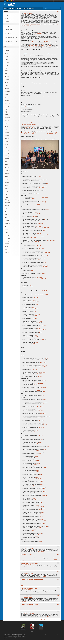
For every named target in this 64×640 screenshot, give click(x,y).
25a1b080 (34, 440)
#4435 (39, 418)
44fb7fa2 (32, 473)
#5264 (42, 217)
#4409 (39, 223)
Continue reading (41, 551)
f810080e (32, 286)
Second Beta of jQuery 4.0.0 (26, 554)
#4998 (42, 258)
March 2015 (6, 99)
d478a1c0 (34, 485)
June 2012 (6, 144)
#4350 (38, 376)
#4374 (40, 348)
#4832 (39, 435)
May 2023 (6, 58)
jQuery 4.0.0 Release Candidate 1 (27, 547)
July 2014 (6, 109)
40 (41, 619)
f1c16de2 (39, 340)
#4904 (38, 385)
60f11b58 (48, 210)
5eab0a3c (40, 442)
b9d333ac (37, 470)
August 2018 (7, 74)
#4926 (43, 260)
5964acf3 (36, 443)
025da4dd (43, 181)
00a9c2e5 (46, 266)
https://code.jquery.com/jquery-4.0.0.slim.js (27, 122)
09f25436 (41, 435)
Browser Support (25, 8)
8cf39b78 (33, 494)
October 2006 (7, 240)
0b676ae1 (31, 285)
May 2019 (6, 71)
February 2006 (7, 252)
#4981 (37, 322)
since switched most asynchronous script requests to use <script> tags (40, 45)
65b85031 (48, 252)
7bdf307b (33, 531)
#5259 (43, 404)
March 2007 (6, 232)
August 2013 (7, 123)
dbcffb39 (45, 366)
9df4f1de (39, 233)
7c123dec (37, 356)
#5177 (37, 409)
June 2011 (6, 159)
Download (6, 8)
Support (52, 0)
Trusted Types (32, 41)
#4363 (31, 237)
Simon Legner (26, 133)
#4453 (40, 427)
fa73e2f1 (35, 464)
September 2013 (7, 121)
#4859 (40, 363)
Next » (44, 619)
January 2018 (7, 76)
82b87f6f (35, 515)
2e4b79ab (36, 537)
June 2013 (6, 126)
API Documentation (12, 8)
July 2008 (6, 209)
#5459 (43, 358)
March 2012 (6, 149)
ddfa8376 (40, 376)
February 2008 (7, 215)
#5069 (43, 495)
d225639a (37, 505)
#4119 (43, 188)
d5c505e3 (43, 372)
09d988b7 (39, 409)
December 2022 (7, 61)
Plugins (41, 0)
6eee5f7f (42, 421)
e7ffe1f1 (41, 492)
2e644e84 (44, 407)
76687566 (47, 447)
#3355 (42, 273)
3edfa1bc (44, 338)
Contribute (45, 0)
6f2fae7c (36, 536)
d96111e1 (41, 516)
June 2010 (6, 177)
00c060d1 (36, 499)
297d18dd (44, 262)
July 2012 (6, 143)
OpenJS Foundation (56, 0)
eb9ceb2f (36, 319)
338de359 (46, 404)
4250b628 (38, 199)
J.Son (50, 132)
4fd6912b (41, 502)
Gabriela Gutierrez (46, 132)
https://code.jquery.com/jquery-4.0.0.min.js (27, 107)
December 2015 (7, 91)
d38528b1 (42, 510)
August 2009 (7, 190)
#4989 (40, 180)
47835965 (36, 430)
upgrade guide (27, 24)
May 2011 (6, 161)
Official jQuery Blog (9, 4)
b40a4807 (33, 198)
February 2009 (7, 199)
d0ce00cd (36, 231)
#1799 (37, 187)
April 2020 (6, 70)
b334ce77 (40, 533)
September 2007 (7, 223)
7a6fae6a (44, 329)
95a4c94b (41, 481)
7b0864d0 (44, 522)
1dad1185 (43, 339)
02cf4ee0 (46, 294)
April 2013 (6, 129)
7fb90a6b (46, 188)
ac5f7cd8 (32, 530)
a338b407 (45, 258)
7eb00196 (46, 255)
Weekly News (7, 21)
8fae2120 (44, 273)
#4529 (42, 290)
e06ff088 (46, 402)
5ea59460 (34, 237)
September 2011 (7, 156)
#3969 (42, 186)
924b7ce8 (40, 317)
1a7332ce (27, 333)
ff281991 (44, 202)
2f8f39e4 (40, 385)
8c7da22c (41, 414)
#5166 (39, 410)
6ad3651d (44, 362)
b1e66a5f (44, 249)
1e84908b (40, 474)
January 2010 (7, 184)
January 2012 (7, 150)
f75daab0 (36, 216)
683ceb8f (35, 318)
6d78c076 (39, 454)
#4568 (45, 227)
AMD (48, 50)
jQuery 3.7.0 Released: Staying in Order (29, 588)
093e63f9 (37, 297)
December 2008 (7, 202)
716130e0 (43, 491)
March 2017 (6, 77)
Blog (17, 8)
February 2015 (7, 100)
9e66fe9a (38, 204)
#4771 (36, 184)
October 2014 (7, 105)
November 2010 (7, 170)
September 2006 (7, 241)
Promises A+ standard (40, 97)
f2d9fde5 (38, 463)
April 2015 (6, 97)
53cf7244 (44, 251)
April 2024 (6, 53)
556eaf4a (42, 395)
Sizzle (11, 1)
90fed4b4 (38, 390)
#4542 (42, 387)
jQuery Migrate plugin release (35, 24)
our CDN (33, 26)
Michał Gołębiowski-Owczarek (38, 132)
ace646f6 (37, 304)
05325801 (47, 446)
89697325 (38, 224)
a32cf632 (33, 280)
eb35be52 (35, 524)
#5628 (37, 245)
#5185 (42, 407)
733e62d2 (37, 450)
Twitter (55, 634)
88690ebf (34, 381)
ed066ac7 (40, 321)
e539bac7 (45, 365)
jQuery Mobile (9, 1)
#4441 (40, 420)
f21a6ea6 (42, 445)
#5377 (38, 383)
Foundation (6, 15)
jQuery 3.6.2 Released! (25, 612)
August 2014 (7, 108)
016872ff (39, 314)
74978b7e (43, 180)
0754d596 (39, 478)
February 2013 (7, 132)
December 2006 (7, 237)
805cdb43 (32, 270)
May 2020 (6, 68)
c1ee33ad (41, 417)
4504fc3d (43, 391)
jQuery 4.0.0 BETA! (25, 572)
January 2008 (7, 217)
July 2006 (6, 244)
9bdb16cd (44, 325)
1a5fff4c (36, 369)
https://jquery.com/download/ (29, 127)
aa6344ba (46, 424)
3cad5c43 (44, 380)
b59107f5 (46, 234)
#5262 (33, 216)
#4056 (35, 241)
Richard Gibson (30, 132)
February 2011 (7, 165)
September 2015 (7, 94)
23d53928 (44, 190)
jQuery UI (7, 1)
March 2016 (6, 86)
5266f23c (41, 410)
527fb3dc (46, 358)
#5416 (46, 210)
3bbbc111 (45, 290)
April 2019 (6, 73)
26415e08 (46, 265)
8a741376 (40, 373)
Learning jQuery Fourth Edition (23, 630)
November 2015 (7, 92)
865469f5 (34, 263)
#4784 (35, 224)
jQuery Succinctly (41, 630)
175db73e (38, 328)
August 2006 (7, 243)
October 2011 (7, 155)
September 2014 (7, 106)
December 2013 (7, 117)
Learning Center (45, 634)
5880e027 (36, 466)
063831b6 (46, 197)
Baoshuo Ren (54, 133)
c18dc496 (39, 513)
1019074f (42, 503)
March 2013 (6, 130)
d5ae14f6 (39, 457)
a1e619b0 (39, 184)
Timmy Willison (31, 13)
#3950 (48, 240)
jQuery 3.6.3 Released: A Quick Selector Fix (29, 604)
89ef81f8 (44, 488)
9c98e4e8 (38, 388)
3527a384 (48, 238)
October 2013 (7, 120)
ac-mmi (57, 131)
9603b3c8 (33, 498)
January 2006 (7, 253)
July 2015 (6, 96)
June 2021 (6, 65)
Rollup (49, 53)
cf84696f (53, 240)
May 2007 (6, 229)
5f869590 (35, 212)
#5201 (38, 277)
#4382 (43, 366)
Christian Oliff (35, 133)
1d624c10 (34, 529)
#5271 (41, 487)
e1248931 (41, 326)
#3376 (40, 187)
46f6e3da (36, 215)
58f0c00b (37, 241)
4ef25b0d (34, 300)
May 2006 (6, 247)
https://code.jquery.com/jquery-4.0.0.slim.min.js (28, 124)
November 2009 (7, 187)
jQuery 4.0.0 (23, 12)
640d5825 (35, 246)
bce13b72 (46, 253)
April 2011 (6, 162)
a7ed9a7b (37, 177)
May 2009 (6, 194)
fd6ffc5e (40, 283)
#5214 (42, 380)
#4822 (40, 181)
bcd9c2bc (36, 311)
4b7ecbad (36, 456)
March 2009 (6, 197)
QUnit (13, 1)
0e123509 (46, 209)
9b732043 (45, 520)
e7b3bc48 (42, 187)
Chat (50, 634)
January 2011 (7, 167)
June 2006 (6, 246)
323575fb (40, 527)
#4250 (42, 191)
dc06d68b (41, 519)
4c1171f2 (34, 411)
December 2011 (7, 152)
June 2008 (6, 211)
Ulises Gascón (25, 132)
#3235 (34, 369)
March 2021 (6, 67)
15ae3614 (44, 387)
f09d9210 (34, 343)
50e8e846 (40, 509)
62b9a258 (43, 487)
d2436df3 (37, 220)
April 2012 (6, 147)
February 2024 (7, 55)
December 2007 (7, 218)
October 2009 (7, 188)
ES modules (52, 50)
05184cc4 (41, 418)
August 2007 (7, 224)
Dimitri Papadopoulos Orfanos (42, 133)
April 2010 (6, 179)
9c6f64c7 (37, 222)
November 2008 (7, 203)
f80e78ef (37, 471)
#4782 (37, 226)
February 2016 (7, 88)
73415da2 (36, 336)
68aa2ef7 (41, 406)
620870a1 (33, 307)
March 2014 (6, 114)
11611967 (42, 331)
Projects (6, 19)
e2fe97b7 (43, 208)
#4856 (38, 363)
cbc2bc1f (37, 301)
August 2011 (7, 158)
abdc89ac (37, 193)
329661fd (45, 400)
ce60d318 (45, 363)
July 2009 (6, 191)
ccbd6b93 (40, 541)
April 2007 (6, 231)
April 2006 (6, 249)
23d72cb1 (41, 439)
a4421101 (44, 201)
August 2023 (7, 56)
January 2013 (7, 133)
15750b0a (42, 420)
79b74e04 (33, 431)
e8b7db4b (43, 403)
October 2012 (7, 138)
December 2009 (7, 185)
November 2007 (7, 220)
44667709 (41, 452)
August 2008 (7, 208)
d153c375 (48, 416)
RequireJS (25, 53)
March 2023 (6, 59)
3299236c (43, 413)
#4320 (37, 233)
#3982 (43, 253)
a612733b (46, 526)
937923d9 (41, 383)
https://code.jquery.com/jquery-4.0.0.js (27, 106)
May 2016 (6, 83)
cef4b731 (38, 428)
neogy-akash (31, 133)
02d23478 (41, 480)
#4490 (44, 265)
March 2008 (6, 214)
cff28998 (38, 489)
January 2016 (7, 89)
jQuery (5, 1)
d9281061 (38, 298)
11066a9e (41, 517)
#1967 (34, 193)
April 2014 (6, 112)
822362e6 (36, 477)
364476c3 (43, 523)
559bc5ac (40, 453)
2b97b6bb (34, 482)
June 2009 (6, 193)
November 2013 (7, 118)
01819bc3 (36, 315)
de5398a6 (41, 223)
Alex (22, 132)
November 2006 (7, 238)
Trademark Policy (24, 635)
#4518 (43, 229)
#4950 (43, 363)
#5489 (39, 248)
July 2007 (6, 226)
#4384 (38, 542)
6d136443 (46, 179)
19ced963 (39, 501)
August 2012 (7, 141)
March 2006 (6, 250)
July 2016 (6, 80)
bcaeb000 (44, 359)
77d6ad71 (38, 305)
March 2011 (6, 164)
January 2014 (7, 115)
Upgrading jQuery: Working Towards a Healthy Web (31, 563)
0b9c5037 (44, 278)
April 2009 (6, 196)
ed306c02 (43, 256)
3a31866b (44, 449)
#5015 (41, 362)
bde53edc (38, 534)
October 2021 (7, 64)
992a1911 (34, 174)
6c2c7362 (33, 352)
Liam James (53, 132)
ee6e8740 (35, 384)
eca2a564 (39, 245)
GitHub (59, 634)
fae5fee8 (45, 495)
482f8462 (42, 506)
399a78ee (44, 467)
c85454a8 (37, 460)
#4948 (35, 199)
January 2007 (7, 235)
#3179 (42, 278)
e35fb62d (47, 227)
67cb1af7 (36, 308)
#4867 (43, 365)
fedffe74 (42, 475)
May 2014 (6, 111)
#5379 (44, 402)
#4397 (41, 372)
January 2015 (7, 102)
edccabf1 (39, 312)
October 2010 (7, 171)
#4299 (51, 240)
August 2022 (7, 62)
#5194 (38, 406)
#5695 (35, 297)
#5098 (46, 416)
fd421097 (40, 226)
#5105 (40, 256)
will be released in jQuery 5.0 (39, 33)
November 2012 (7, 136)
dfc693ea (41, 484)
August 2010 (7, 174)
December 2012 (7, 135)
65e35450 (43, 399)
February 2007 (7, 234)
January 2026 (7, 48)
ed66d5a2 (42, 423)
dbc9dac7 (35, 459)
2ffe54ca (40, 332)
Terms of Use (23, 637)
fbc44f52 (43, 230)
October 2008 (7, 205)
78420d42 (42, 236)
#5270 (46, 252)
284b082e (40, 468)
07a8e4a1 (45, 186)
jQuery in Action (32, 631)
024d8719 (45, 219)
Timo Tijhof (26, 134)
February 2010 (7, 182)
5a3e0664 (36, 342)
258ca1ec (40, 277)
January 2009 (7, 200)
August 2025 (7, 50)
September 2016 (7, 79)
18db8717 (33, 370)
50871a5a (44, 191)
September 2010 (7, 173)
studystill (22, 134)
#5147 (41, 413)
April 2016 (6, 85)
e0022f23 (39, 345)
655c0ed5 (38, 259)
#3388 (42, 201)
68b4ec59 (47, 183)
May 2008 (6, 212)
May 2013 (6, 127)
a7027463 (43, 508)
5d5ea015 (43, 324)
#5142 (44, 179)
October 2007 (7, 221)
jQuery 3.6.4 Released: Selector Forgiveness (30, 596)
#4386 (45, 238)
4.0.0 (27, 171)
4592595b (45, 229)
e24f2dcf (40, 322)
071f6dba (42, 248)
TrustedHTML (46, 41)
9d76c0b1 (45, 271)
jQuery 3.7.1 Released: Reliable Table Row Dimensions (32, 579)
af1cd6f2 (38, 496)
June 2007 (6, 228)
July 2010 (6, 176)
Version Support (31, 8)
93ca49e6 (38, 213)
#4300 (37, 373)
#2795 (44, 266)
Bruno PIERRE (49, 133)
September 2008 (7, 206)
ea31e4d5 (37, 461)
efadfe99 (45, 260)
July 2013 (6, 124)
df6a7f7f (42, 427)
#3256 (43, 271)
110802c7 (42, 348)
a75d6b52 (44, 217)
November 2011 (7, 153)
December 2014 (7, 103)
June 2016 (6, 82)
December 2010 (7, 168)
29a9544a (35, 425)
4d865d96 (41, 542)
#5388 (43, 197)
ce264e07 (39, 176)
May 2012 (6, 146)
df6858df (42, 512)
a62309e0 (36, 335)
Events (49, 0)
